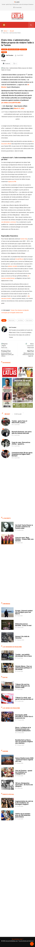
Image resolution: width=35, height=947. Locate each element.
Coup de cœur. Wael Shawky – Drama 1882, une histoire (24, 539)
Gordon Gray (23, 239)
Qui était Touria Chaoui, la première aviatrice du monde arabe (24, 526)
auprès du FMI (12, 181)
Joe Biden (20, 320)
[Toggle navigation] (4, 25)
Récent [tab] (7, 414)
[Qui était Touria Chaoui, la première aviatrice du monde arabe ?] (7, 527)
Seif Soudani (9, 55)
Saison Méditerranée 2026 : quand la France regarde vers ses (24, 759)
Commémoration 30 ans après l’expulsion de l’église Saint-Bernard (22, 454)
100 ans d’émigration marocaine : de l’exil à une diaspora (24, 784)
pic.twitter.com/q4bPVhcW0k (10, 102)
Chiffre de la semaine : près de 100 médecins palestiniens (23, 815)
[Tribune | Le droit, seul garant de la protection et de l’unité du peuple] (7, 698)
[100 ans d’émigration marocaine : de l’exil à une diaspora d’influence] (7, 785)
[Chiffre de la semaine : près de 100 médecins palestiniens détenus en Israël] (7, 815)
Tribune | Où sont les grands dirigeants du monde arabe (22, 685)
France (17, 652)
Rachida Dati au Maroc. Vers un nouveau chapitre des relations (24, 741)
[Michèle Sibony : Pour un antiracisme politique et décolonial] (7, 668)
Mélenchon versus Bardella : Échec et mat (23, 624)
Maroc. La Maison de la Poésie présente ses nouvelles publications (23, 729)
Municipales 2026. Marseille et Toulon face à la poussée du (24, 716)
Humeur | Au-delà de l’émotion (22, 637)
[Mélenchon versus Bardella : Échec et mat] (7, 625)
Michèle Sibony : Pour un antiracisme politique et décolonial (23, 667)
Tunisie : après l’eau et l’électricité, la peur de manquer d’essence (17, 4)
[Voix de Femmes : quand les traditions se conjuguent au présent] (7, 772)
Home (5, 31)
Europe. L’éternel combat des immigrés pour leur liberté (24, 612)
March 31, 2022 (19, 108)
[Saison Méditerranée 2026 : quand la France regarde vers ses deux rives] (7, 760)
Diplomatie (11, 320)
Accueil (12, 31)
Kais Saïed (29, 320)
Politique (23, 49)
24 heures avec (19, 738)
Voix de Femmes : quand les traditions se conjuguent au (23, 772)
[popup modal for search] (31, 25)
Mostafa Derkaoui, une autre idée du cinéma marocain (22, 432)
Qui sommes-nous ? (17, 939)
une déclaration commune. (8, 222)
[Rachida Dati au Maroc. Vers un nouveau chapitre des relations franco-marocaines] (7, 742)
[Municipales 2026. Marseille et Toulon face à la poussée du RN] (7, 717)
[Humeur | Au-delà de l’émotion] (7, 637)
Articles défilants (13, 49)
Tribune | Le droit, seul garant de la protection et (24, 698)
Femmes (17, 664)
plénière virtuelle (12, 266)
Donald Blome (19, 259)
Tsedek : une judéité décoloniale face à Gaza (23, 655)
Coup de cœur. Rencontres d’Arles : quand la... (21, 443)
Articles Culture (20, 523)
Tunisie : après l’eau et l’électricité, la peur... (19, 421)
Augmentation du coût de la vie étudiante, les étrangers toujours (24, 802)
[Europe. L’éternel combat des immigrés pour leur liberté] (7, 612)
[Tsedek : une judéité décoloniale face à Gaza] (7, 655)
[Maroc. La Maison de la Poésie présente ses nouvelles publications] (7, 729)
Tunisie (4, 52)
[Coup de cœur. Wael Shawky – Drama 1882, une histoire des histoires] (7, 539)
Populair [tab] (17, 414)
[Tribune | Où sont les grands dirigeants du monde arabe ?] (7, 686)
